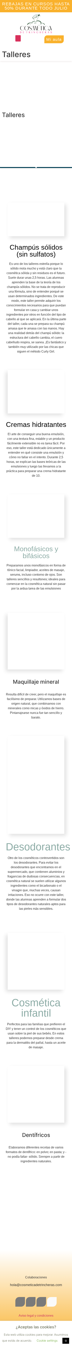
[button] (18, 38)
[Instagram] (31, 1302)
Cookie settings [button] (47, 1340)
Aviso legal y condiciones (36, 1315)
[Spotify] (41, 1302)
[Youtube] (52, 1302)
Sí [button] (66, 1340)
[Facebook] (20, 1302)
